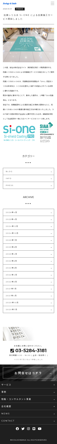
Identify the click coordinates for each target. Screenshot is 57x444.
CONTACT (8, 420)
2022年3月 (11, 282)
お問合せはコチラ (28, 373)
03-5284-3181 (31, 350)
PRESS (9, 185)
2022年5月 (11, 268)
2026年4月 (11, 212)
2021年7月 (11, 289)
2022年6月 (11, 261)
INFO (9, 178)
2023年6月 (11, 247)
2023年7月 (11, 240)
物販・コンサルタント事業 (16, 399)
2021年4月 (11, 296)
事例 (3, 392)
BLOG (9, 171)
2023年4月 (11, 254)
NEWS (5, 413)
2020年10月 (12, 303)
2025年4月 (11, 219)
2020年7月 (11, 309)
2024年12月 (12, 226)
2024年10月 (12, 233)
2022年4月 (11, 275)
